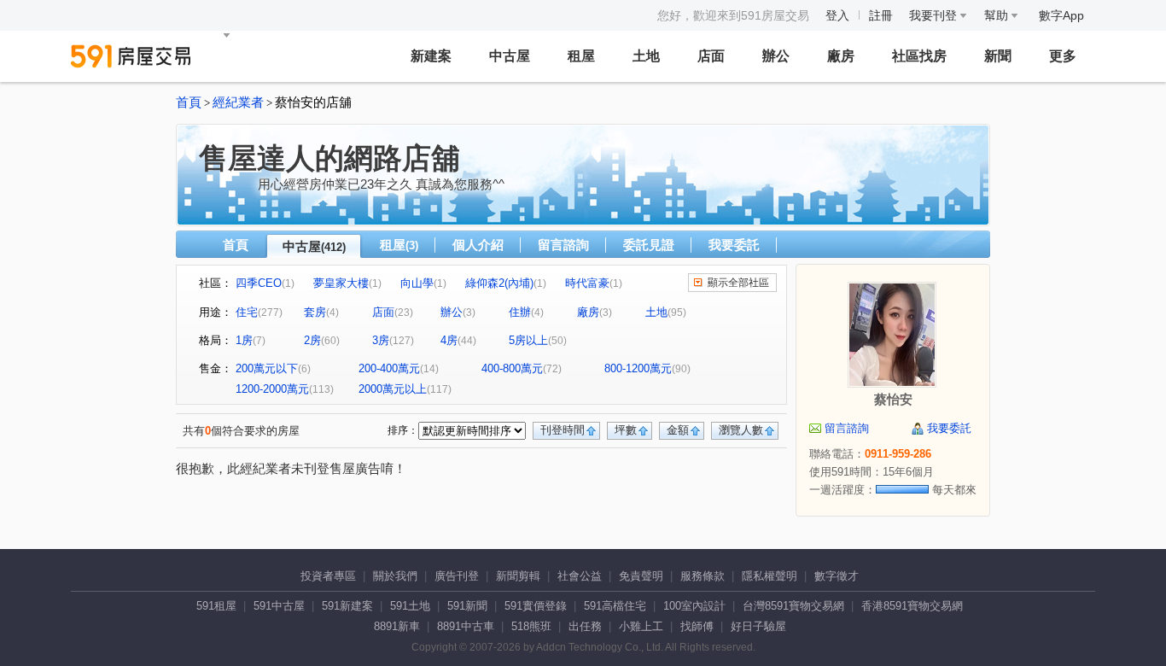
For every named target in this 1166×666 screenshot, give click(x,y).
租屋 (581, 56)
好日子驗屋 (758, 626)
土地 (646, 56)
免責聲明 (641, 576)
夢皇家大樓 (341, 283)
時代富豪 (587, 283)
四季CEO (259, 283)
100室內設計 (694, 605)
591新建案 (347, 605)
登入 (837, 15)
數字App (1061, 15)
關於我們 (395, 576)
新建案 (431, 56)
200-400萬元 (389, 368)
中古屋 (509, 56)
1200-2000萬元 (272, 389)
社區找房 (919, 56)
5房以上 (528, 340)
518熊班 (531, 626)
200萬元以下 (267, 368)
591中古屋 (279, 605)
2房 (312, 340)
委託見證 (648, 244)
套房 (315, 312)
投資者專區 (328, 576)
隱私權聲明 (769, 576)
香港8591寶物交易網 (912, 605)
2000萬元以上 (393, 389)
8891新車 (397, 626)
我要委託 (734, 244)
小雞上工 (641, 626)
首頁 (188, 102)
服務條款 (702, 576)
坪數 (626, 430)
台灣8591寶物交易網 (793, 605)
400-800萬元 (512, 368)
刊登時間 (562, 430)
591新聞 (467, 605)
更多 (1062, 56)
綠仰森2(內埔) (499, 283)
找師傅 (697, 626)
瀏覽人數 (741, 430)
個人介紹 (478, 244)
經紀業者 (238, 102)
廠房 (840, 56)
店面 (711, 56)
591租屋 (216, 605)
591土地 (410, 605)
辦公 (776, 56)
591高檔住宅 (615, 605)
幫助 (998, 15)
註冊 (881, 15)
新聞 (998, 56)
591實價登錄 (535, 605)
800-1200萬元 (638, 368)
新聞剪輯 (518, 576)
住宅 (247, 312)
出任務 (585, 626)
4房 (449, 340)
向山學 (417, 283)
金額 (678, 430)
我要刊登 (934, 15)
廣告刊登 (456, 576)
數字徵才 (836, 576)
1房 (244, 340)
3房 (380, 340)
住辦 (520, 312)
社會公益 (579, 576)
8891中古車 (465, 626)
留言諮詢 (563, 244)
